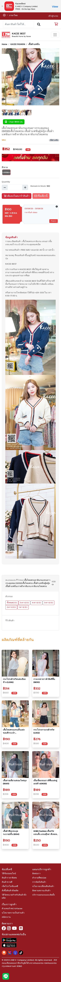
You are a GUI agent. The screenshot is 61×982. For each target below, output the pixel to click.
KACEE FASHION (18, 44)
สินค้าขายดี (7, 882)
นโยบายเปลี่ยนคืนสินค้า (43, 886)
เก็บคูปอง (53, 221)
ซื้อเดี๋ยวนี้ (42, 196)
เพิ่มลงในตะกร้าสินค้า (17, 196)
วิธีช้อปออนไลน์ (9, 874)
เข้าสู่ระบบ (53, 16)
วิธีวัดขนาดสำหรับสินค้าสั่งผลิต (14, 896)
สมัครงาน (6, 917)
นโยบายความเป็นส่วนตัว (13, 913)
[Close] (2, 6)
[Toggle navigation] (55, 35)
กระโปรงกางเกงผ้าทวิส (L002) (43, 731)
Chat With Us (15, 122)
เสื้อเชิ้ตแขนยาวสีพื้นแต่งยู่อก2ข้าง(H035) (45, 782)
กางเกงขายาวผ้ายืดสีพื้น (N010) (44, 680)
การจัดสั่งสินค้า (39, 882)
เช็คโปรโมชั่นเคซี (10, 886)
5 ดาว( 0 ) (24, 603)
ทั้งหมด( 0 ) (12, 603)
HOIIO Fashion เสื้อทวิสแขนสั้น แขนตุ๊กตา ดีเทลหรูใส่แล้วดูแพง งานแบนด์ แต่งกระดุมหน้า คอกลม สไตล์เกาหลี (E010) (45, 833)
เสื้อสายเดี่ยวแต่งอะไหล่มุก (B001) (15, 782)
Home (4, 44)
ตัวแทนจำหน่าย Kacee (12, 909)
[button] (5, 15)
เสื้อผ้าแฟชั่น (34, 44)
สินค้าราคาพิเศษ (9, 878)
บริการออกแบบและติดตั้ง (43, 895)
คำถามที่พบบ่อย (39, 878)
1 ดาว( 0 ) (23, 607)
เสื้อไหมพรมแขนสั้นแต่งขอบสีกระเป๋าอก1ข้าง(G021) (14, 732)
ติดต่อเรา (36, 874)
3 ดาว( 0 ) (48, 603)
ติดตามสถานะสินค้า (41, 891)
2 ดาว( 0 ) (11, 607)
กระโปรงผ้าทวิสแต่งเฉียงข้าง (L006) (14, 680)
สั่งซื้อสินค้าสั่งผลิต (10, 891)
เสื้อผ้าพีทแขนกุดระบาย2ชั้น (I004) (11, 832)
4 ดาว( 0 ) (36, 603)
